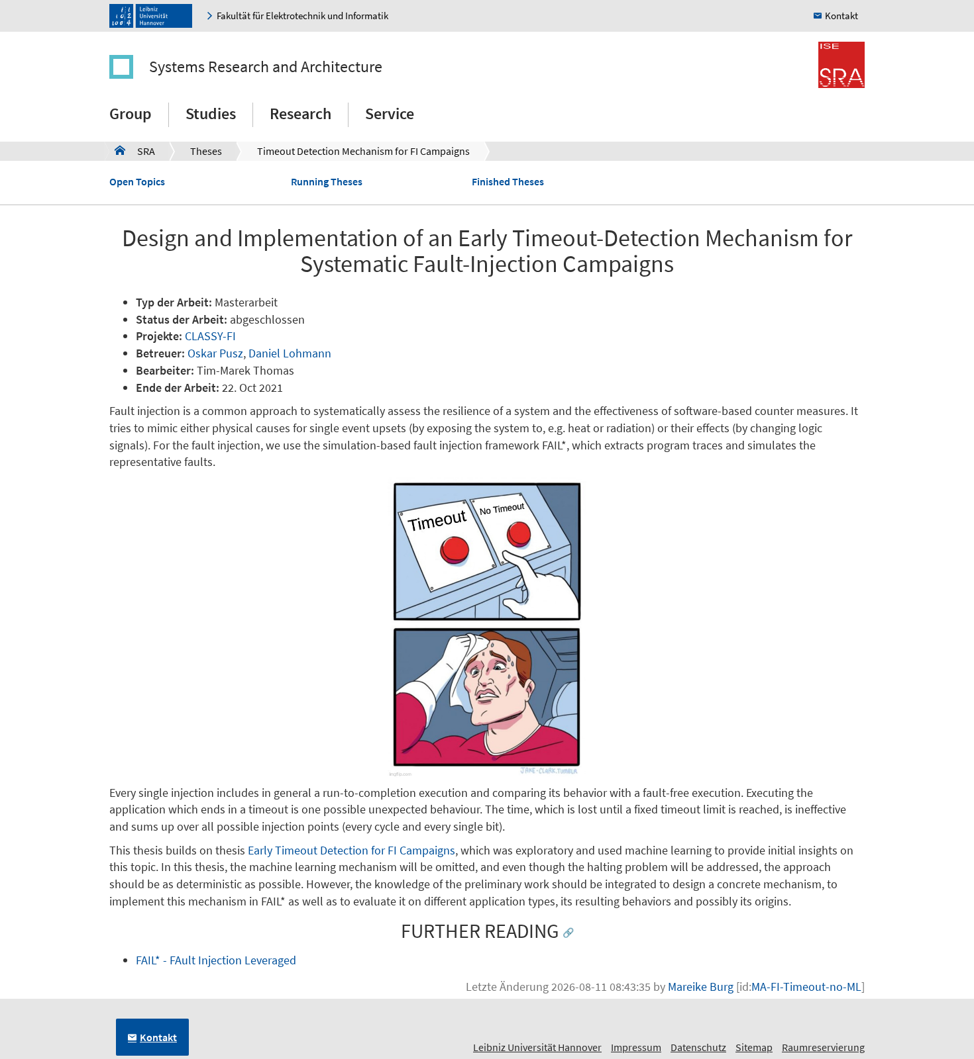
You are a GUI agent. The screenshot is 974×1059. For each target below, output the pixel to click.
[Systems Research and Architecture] (127, 67)
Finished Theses (508, 181)
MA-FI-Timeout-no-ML (806, 986)
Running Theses (326, 181)
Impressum (636, 1047)
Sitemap (754, 1047)
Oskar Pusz (215, 353)
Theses (206, 151)
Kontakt (841, 15)
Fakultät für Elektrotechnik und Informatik (302, 15)
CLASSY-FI (210, 336)
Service (389, 113)
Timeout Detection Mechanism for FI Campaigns (363, 151)
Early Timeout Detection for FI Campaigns (351, 850)
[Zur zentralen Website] (154, 16)
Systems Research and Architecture (265, 66)
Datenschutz (698, 1047)
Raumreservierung (823, 1047)
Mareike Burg (700, 986)
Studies (211, 113)
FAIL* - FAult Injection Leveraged (216, 960)
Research (300, 113)
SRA (135, 151)
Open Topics (137, 181)
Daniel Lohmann (289, 353)
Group (130, 113)
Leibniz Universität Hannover (537, 1047)
